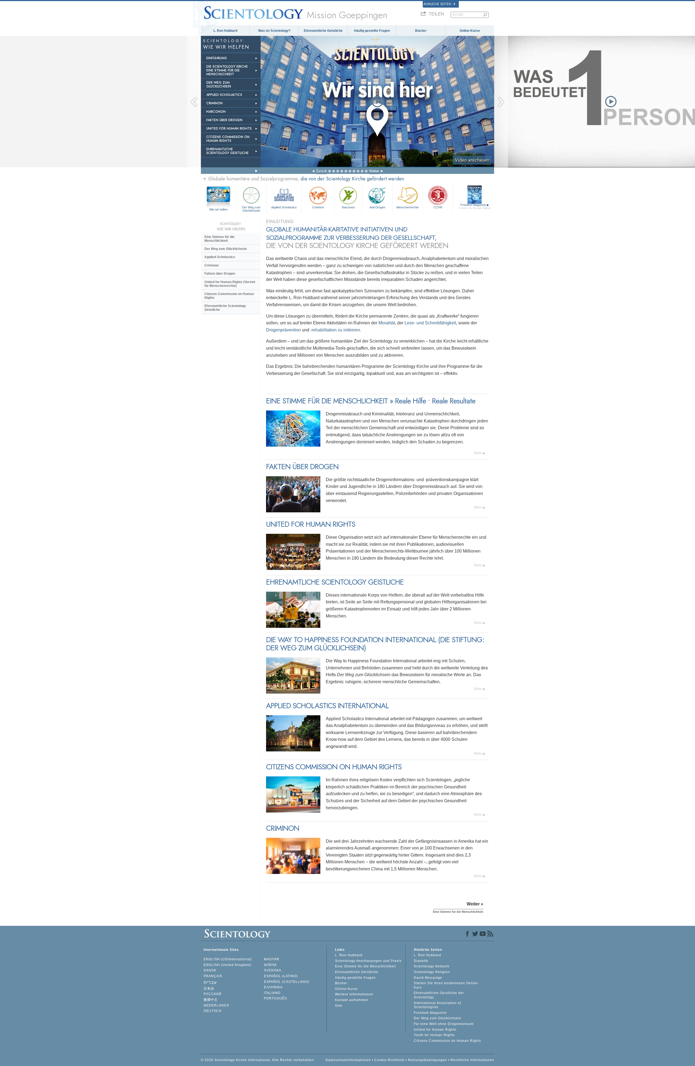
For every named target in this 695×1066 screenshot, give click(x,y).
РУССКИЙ (213, 994)
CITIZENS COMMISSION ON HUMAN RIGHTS (227, 138)
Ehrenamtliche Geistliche (323, 31)
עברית (210, 982)
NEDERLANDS (216, 1005)
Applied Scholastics (284, 207)
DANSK (210, 970)
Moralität (386, 323)
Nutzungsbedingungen (427, 1060)
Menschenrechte (407, 207)
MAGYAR (271, 959)
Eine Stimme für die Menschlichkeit (219, 239)
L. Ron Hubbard (225, 31)
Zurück (321, 171)
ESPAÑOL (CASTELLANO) (286, 982)
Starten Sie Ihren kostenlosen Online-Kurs (446, 985)
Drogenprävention (284, 330)
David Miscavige (428, 978)
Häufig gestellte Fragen (372, 31)
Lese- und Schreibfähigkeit (430, 323)
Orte (338, 1006)
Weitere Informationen (354, 994)
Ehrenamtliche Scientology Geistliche (225, 308)
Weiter (374, 171)
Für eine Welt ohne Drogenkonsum (444, 1024)
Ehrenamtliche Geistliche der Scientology (439, 995)
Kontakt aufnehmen (351, 1000)
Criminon (318, 207)
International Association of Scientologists (437, 1005)
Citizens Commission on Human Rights (229, 296)
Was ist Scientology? (274, 31)
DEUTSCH (213, 1011)
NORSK (270, 965)
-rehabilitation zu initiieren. (335, 330)
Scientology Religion (432, 972)
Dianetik (421, 961)
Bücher (421, 31)
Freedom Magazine (475, 206)
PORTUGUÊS (275, 998)
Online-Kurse (470, 31)
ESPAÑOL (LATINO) (281, 976)
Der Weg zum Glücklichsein (251, 209)
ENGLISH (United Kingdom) (227, 965)
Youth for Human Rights (434, 1035)
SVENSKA (272, 970)
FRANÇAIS (213, 976)
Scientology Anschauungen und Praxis (368, 961)
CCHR (438, 207)
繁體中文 (211, 1000)
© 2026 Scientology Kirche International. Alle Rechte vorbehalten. (258, 1060)
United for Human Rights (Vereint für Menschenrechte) (229, 284)
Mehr (478, 453)
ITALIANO (272, 993)
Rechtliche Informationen (472, 1060)
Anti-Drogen (377, 207)
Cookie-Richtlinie (389, 1060)
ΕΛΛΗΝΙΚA (273, 987)
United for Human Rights (435, 1029)
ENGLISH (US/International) (228, 959)
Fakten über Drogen (219, 273)
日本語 (209, 988)
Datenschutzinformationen (348, 1060)
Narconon (348, 207)
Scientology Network (431, 966)
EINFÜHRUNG (216, 58)
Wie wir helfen (218, 209)
